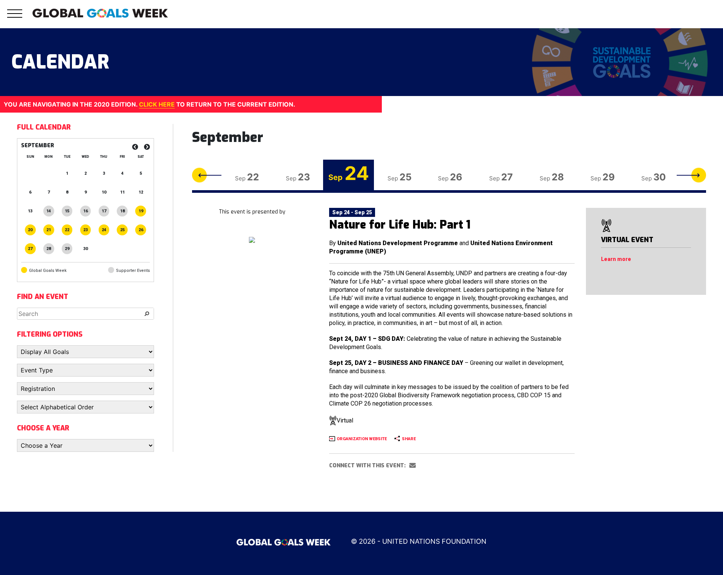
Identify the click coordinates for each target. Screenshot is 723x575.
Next (691, 175)
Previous (206, 175)
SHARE (409, 438)
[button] (14, 17)
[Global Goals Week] (100, 12)
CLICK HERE (157, 104)
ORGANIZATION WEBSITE (362, 438)
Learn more (616, 259)
